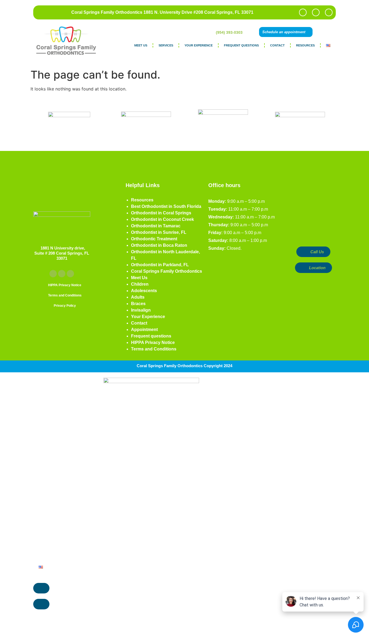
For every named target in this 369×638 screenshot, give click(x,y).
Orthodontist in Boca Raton (159, 245)
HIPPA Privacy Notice (153, 342)
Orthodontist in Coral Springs (161, 213)
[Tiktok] (329, 12)
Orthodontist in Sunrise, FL (158, 232)
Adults (138, 297)
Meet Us (140, 45)
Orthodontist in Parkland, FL (160, 264)
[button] (328, 32)
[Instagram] (316, 12)
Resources (305, 45)
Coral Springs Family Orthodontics (166, 271)
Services (166, 45)
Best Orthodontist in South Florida (166, 206)
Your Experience (199, 45)
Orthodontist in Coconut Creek (162, 219)
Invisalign (141, 310)
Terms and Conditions (153, 349)
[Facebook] (303, 12)
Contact (277, 45)
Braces (138, 303)
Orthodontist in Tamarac (155, 226)
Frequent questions (241, 45)
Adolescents (144, 290)
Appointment (144, 329)
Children (140, 284)
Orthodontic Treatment (154, 239)
